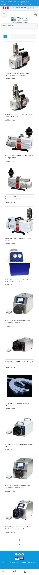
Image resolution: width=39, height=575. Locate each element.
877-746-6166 (27, 8)
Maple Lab (19, 562)
